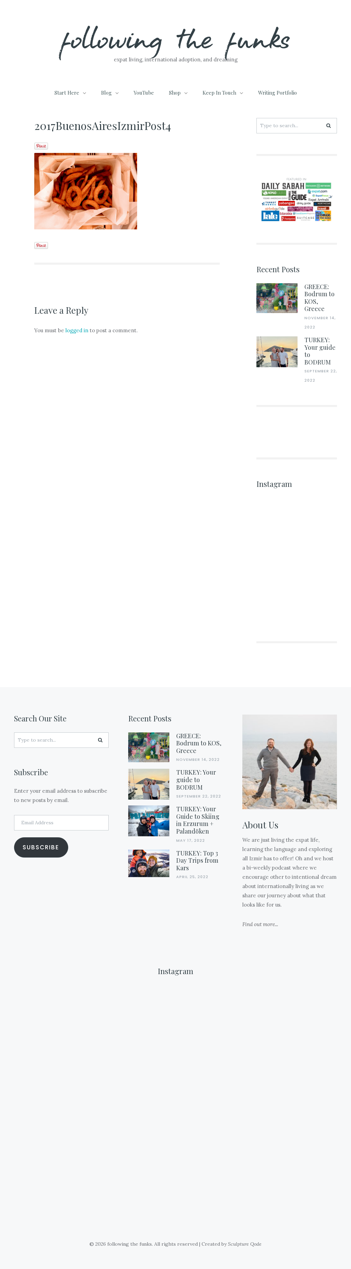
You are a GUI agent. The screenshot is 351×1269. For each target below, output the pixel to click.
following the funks (175, 37)
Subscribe (41, 847)
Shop (175, 92)
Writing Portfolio (277, 92)
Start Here (67, 92)
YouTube (144, 92)
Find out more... (260, 924)
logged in (76, 330)
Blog (106, 92)
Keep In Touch (219, 92)
